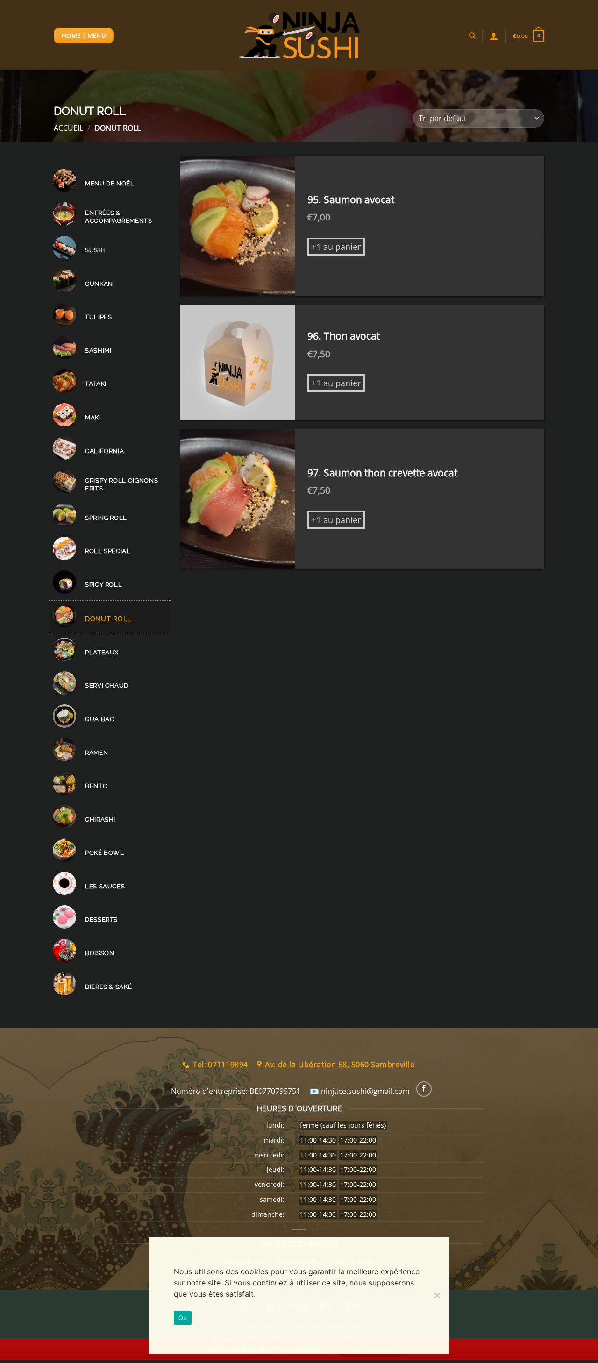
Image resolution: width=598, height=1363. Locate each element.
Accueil (68, 128)
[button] (528, 36)
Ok (182, 1317)
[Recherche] (472, 35)
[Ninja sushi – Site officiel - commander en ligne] (299, 35)
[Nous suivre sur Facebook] (424, 1089)
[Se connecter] (493, 36)
